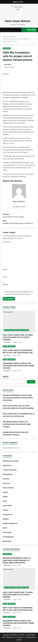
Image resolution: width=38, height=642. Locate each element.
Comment (7, 242)
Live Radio (31, 30)
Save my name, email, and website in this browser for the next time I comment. (19, 293)
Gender (5, 492)
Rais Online (7, 64)
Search (5, 376)
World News (7, 541)
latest (18, 330)
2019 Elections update (11, 461)
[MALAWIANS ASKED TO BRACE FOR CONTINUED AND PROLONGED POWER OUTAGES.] (19, 359)
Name (5, 269)
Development (8, 474)
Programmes (7, 514)
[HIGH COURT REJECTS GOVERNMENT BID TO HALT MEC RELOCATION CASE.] (19, 346)
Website (5, 284)
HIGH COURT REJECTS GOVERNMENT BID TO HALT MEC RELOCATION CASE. (18, 351)
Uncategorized (8, 537)
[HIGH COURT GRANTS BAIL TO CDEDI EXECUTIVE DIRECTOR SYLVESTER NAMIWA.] (19, 322)
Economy (6, 479)
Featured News (8, 488)
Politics (5, 510)
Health (5, 497)
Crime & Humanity (10, 330)
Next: (18, 222)
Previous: (13, 215)
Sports (5, 528)
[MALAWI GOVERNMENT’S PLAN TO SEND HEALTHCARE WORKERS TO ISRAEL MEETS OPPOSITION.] (19, 554)
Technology (7, 532)
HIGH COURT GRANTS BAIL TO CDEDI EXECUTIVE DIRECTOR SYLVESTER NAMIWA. (18, 337)
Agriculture (7, 465)
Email (5, 277)
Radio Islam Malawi (17, 21)
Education (6, 483)
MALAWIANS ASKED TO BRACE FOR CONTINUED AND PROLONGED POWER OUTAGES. (18, 365)
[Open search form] (19, 30)
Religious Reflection (10, 523)
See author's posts (19, 207)
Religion (6, 519)
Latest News (6, 48)
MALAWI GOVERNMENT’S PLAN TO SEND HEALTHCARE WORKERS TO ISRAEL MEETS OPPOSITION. (18, 397)
